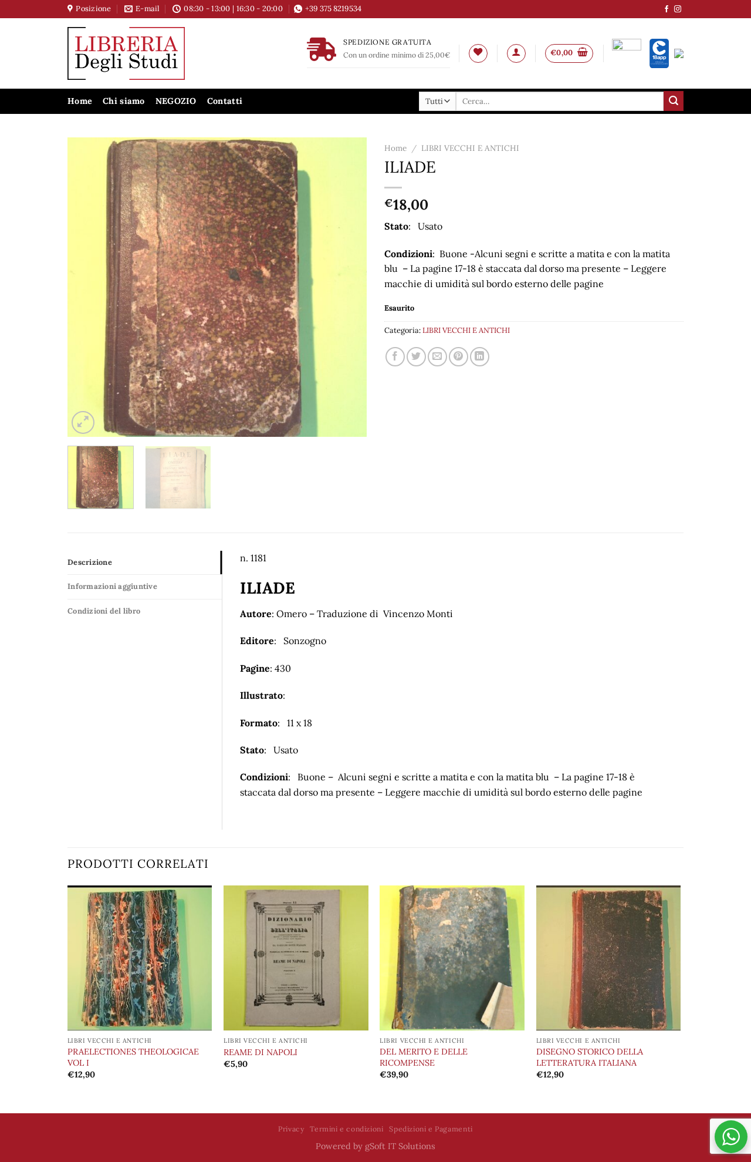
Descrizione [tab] (89, 562)
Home (79, 101)
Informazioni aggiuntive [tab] (112, 586)
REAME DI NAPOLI (260, 1052)
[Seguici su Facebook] (666, 9)
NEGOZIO (176, 101)
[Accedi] (516, 53)
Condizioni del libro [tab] (103, 611)
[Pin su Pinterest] (458, 356)
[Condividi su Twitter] (416, 356)
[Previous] (88, 287)
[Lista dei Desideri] (478, 53)
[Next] (346, 287)
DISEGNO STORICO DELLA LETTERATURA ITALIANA (589, 1057)
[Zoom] (83, 422)
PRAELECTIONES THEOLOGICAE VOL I (133, 1057)
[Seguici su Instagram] (677, 9)
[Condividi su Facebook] (395, 356)
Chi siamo (124, 101)
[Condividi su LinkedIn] (479, 356)
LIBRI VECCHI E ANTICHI (470, 148)
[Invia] (674, 101)
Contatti (224, 101)
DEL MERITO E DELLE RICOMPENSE (424, 1057)
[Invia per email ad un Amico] (437, 356)
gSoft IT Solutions (400, 1146)
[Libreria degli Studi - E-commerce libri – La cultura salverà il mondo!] (140, 53)
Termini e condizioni (346, 1128)
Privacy (291, 1128)
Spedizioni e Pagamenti (430, 1128)
